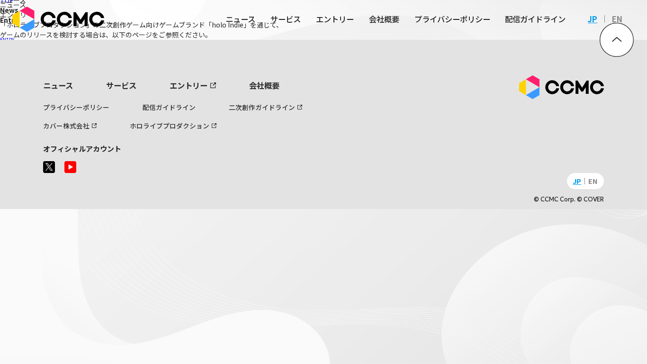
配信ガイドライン (535, 19)
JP (592, 19)
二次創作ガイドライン (262, 107)
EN (617, 19)
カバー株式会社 (66, 125)
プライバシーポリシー (452, 19)
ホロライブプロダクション (169, 125)
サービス (285, 19)
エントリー (335, 19)
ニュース (240, 19)
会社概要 (384, 19)
